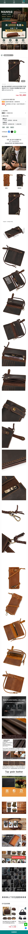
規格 (3, 113)
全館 (3, 101)
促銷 (3, 104)
